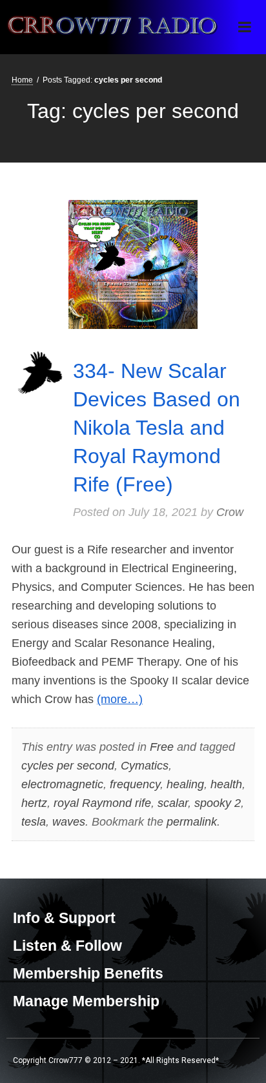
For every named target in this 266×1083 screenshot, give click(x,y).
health (226, 784)
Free (162, 746)
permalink (192, 821)
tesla (33, 821)
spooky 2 (217, 803)
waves (68, 821)
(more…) (120, 699)
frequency (135, 784)
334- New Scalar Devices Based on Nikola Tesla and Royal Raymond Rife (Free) (156, 427)
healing (185, 784)
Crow (229, 512)
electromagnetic (62, 784)
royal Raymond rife (102, 803)
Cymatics (145, 765)
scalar (173, 803)
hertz (34, 803)
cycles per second (67, 765)
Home (22, 79)
